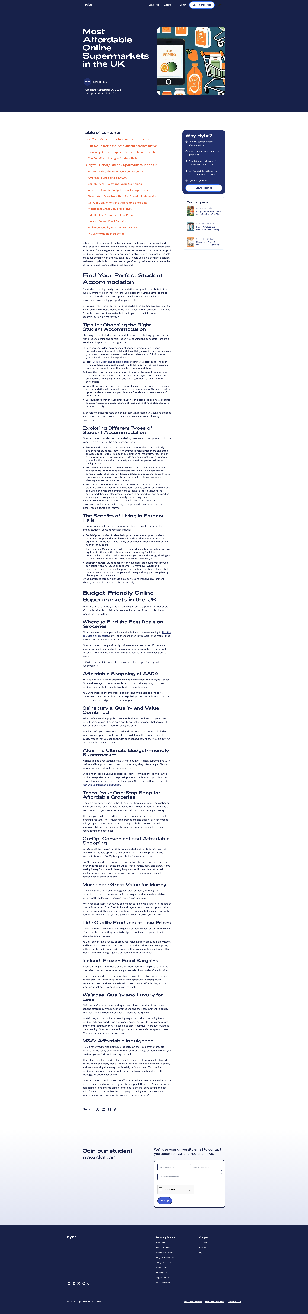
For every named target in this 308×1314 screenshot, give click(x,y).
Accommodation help (165, 1252)
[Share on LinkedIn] (103, 1109)
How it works (161, 1242)
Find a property (163, 1247)
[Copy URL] (115, 1109)
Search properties (202, 4)
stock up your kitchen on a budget (101, 784)
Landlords (154, 4)
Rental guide (161, 1272)
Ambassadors (162, 1267)
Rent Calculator (163, 1282)
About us (203, 1242)
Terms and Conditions (214, 1301)
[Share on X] (97, 1109)
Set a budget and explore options (112, 361)
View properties (204, 187)
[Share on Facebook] (109, 1109)
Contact (202, 1247)
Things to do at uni (164, 1262)
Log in (183, 4)
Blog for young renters (166, 1257)
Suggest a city (162, 1277)
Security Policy (234, 1301)
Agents (167, 4)
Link (220, 4)
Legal (201, 1252)
